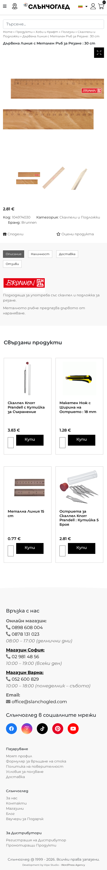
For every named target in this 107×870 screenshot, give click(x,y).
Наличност (40, 254)
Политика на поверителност (34, 766)
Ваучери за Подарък (25, 819)
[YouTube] (73, 728)
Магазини (15, 808)
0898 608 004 (27, 627)
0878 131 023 (25, 634)
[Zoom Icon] (99, 52)
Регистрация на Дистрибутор (36, 840)
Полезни (68, 32)
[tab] (13, 254)
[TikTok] (42, 728)
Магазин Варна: (25, 672)
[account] (93, 5)
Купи (30, 439)
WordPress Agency (73, 865)
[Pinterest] (57, 728)
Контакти (16, 803)
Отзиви (12, 264)
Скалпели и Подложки (79, 217)
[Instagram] (26, 728)
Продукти (24, 32)
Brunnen (29, 222)
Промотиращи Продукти (31, 845)
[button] (81, 6)
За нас (11, 798)
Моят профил (19, 756)
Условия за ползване (25, 771)
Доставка (67, 254)
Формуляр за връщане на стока (36, 761)
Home (7, 32)
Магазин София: (25, 650)
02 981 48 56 (25, 656)
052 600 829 (25, 679)
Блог (10, 813)
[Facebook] (11, 728)
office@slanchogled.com (39, 701)
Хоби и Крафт (47, 32)
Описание (13, 254)
